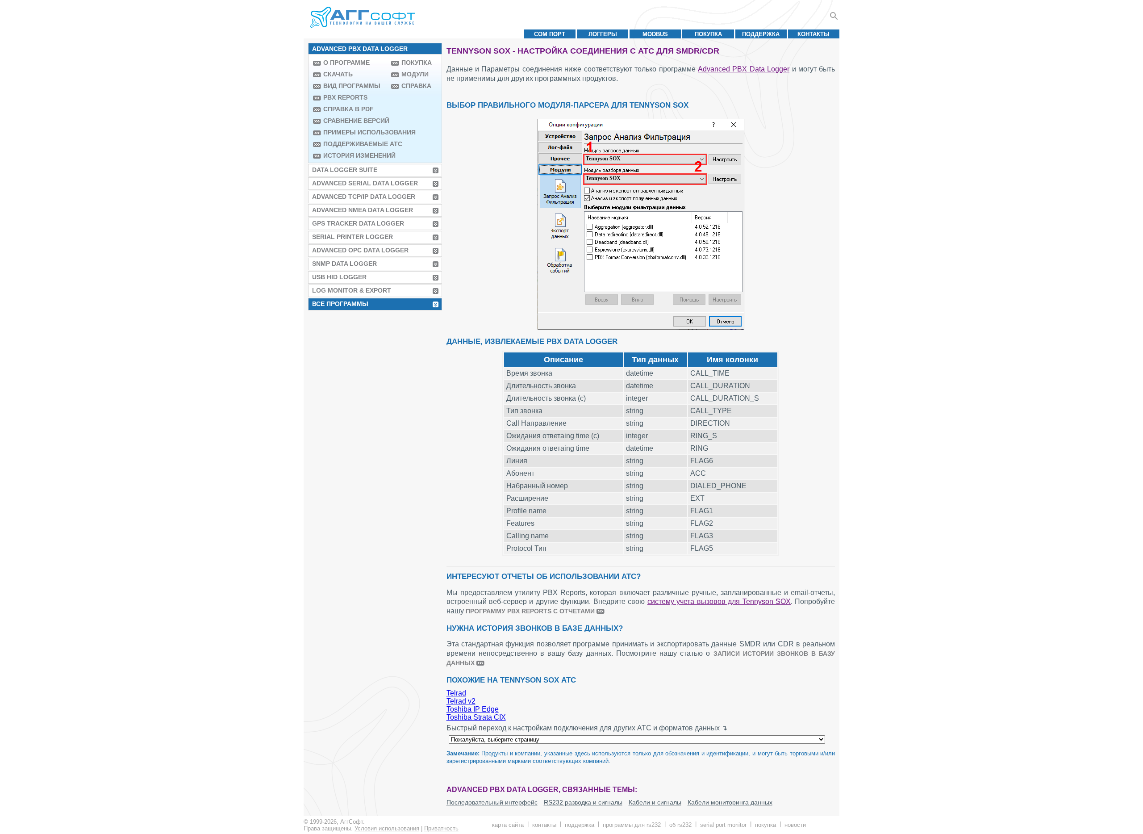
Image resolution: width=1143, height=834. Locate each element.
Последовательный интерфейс (492, 802)
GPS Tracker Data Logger (358, 223)
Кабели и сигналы (655, 802)
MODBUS (655, 34)
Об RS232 (680, 824)
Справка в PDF (348, 109)
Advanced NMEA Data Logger (362, 210)
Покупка (708, 34)
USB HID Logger (339, 277)
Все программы (340, 303)
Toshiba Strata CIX (476, 717)
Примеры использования (355, 132)
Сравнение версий (355, 120)
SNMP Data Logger (344, 263)
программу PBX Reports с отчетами (530, 611)
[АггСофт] (364, 17)
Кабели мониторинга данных (730, 802)
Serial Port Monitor (723, 824)
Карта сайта (508, 824)
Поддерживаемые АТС (355, 143)
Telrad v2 (461, 701)
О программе (346, 62)
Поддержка (761, 34)
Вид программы (351, 85)
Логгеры (602, 34)
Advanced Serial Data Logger (365, 183)
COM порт (549, 34)
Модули (415, 74)
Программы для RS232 (632, 824)
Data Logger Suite (344, 169)
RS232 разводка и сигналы (583, 802)
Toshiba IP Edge (472, 709)
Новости (795, 824)
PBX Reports (345, 97)
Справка (416, 85)
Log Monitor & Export (351, 290)
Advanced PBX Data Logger (743, 69)
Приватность (441, 828)
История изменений (355, 155)
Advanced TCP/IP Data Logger (363, 196)
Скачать (338, 74)
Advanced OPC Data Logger (360, 250)
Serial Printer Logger (352, 236)
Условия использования (387, 828)
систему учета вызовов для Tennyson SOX (719, 601)
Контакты (813, 34)
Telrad (456, 693)
